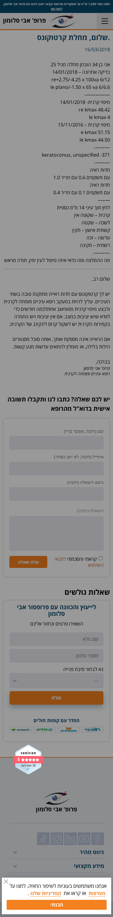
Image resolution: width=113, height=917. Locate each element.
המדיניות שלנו (45, 893)
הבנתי (56, 904)
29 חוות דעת (28, 765)
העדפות (97, 893)
